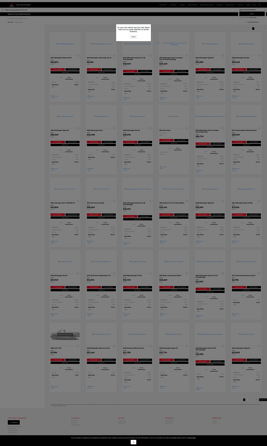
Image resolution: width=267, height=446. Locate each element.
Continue (134, 36)
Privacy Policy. (192, 438)
